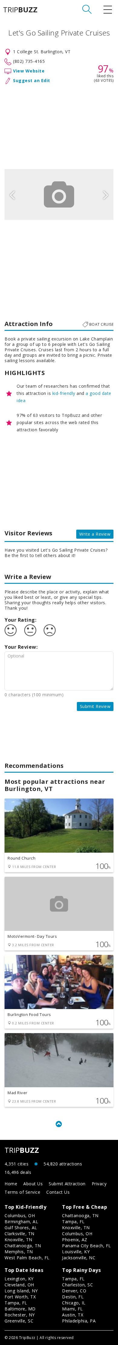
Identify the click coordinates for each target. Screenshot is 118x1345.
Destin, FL (73, 1297)
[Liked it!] (11, 630)
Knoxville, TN (18, 1239)
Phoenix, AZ (74, 1239)
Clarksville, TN (19, 1233)
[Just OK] (30, 630)
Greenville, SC (19, 1321)
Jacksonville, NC (78, 1257)
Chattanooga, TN (23, 1245)
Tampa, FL (73, 1221)
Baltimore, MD (20, 1309)
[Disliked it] (50, 630)
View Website (28, 71)
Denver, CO (74, 1291)
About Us (33, 1183)
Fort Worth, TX (20, 1297)
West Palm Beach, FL (27, 1257)
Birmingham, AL (21, 1221)
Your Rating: (20, 620)
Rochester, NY (20, 1315)
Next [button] (105, 194)
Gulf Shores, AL (21, 1227)
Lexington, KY (19, 1279)
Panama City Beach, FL (86, 1245)
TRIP (20, 9)
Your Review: (21, 647)
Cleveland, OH (19, 1285)
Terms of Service (22, 1192)
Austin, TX (72, 1315)
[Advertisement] (59, 125)
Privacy (99, 1183)
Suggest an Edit (31, 80)
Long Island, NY (21, 1291)
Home (11, 1183)
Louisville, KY (76, 1251)
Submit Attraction (67, 1183)
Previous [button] (12, 194)
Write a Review (94, 534)
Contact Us (58, 1192)
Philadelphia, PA (79, 1321)
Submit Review (95, 706)
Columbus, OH (20, 1215)
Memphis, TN (19, 1251)
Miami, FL (72, 1309)
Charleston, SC (77, 1285)
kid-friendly (63, 393)
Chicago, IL (74, 1303)
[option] (59, 194)
